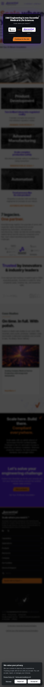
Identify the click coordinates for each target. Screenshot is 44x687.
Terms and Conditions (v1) (23, 677)
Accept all (34, 681)
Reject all (20, 681)
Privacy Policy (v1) (9, 677)
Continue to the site (22, 39)
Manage (8, 681)
